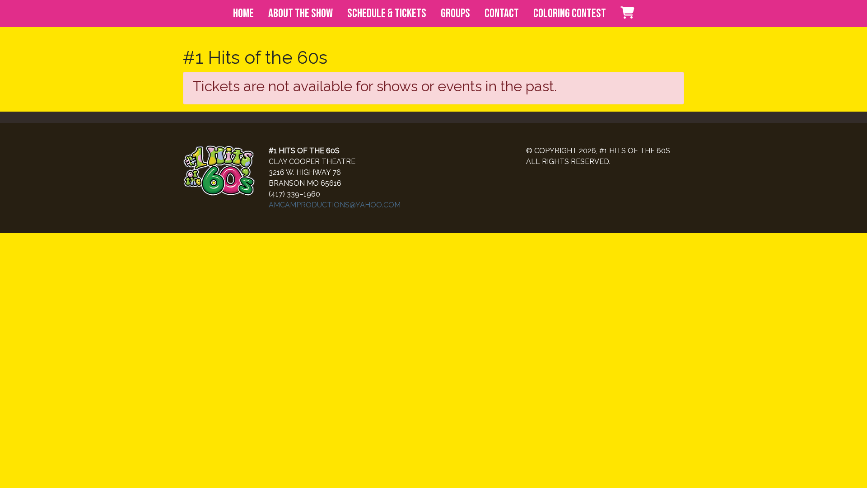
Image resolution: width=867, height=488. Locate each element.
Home (243, 13)
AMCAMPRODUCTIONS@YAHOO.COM (335, 205)
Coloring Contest (569, 13)
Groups (455, 13)
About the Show (300, 13)
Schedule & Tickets (386, 13)
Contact (502, 13)
